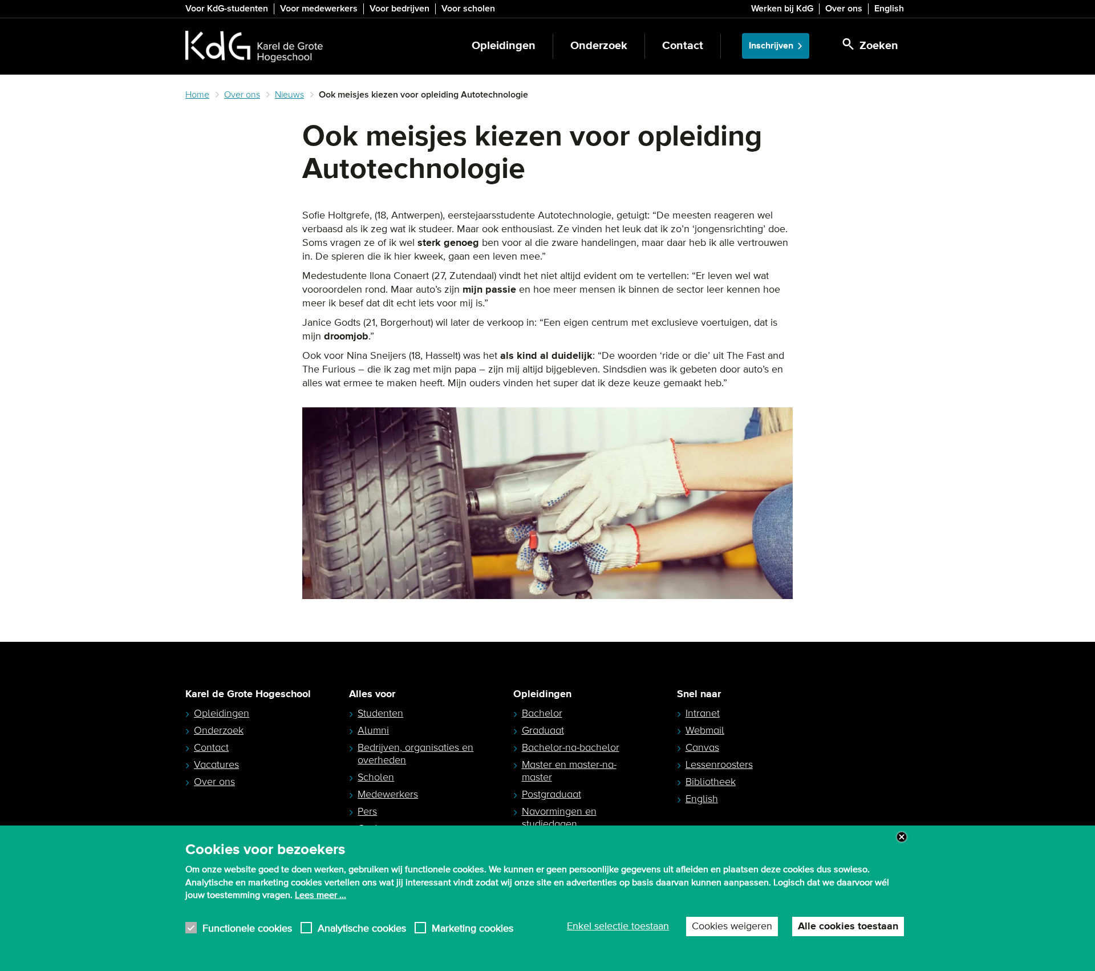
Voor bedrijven (399, 8)
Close (902, 837)
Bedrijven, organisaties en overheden (415, 753)
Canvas (702, 747)
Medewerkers (388, 794)
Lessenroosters (719, 764)
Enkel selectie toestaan (618, 926)
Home (197, 94)
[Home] (254, 46)
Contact (682, 46)
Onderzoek (598, 46)
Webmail (705, 730)
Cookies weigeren (732, 926)
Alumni (373, 730)
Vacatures (216, 764)
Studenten (380, 713)
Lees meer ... (320, 895)
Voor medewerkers (319, 8)
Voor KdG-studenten (226, 8)
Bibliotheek (711, 781)
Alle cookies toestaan (848, 926)
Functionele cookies (247, 928)
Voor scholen (468, 8)
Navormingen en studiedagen (559, 817)
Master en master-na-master (569, 770)
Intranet (703, 713)
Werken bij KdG (782, 8)
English (889, 8)
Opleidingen (504, 46)
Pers (367, 811)
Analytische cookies (362, 928)
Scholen (376, 777)
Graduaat (543, 730)
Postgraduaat (551, 794)
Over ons (843, 8)
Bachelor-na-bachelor (570, 747)
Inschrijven (771, 46)
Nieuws (289, 94)
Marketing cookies (472, 928)
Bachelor (542, 713)
